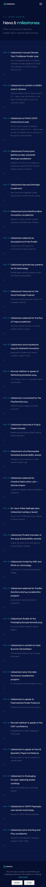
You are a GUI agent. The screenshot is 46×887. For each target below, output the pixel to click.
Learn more (23, 877)
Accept (29, 883)
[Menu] (40, 4)
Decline (17, 883)
